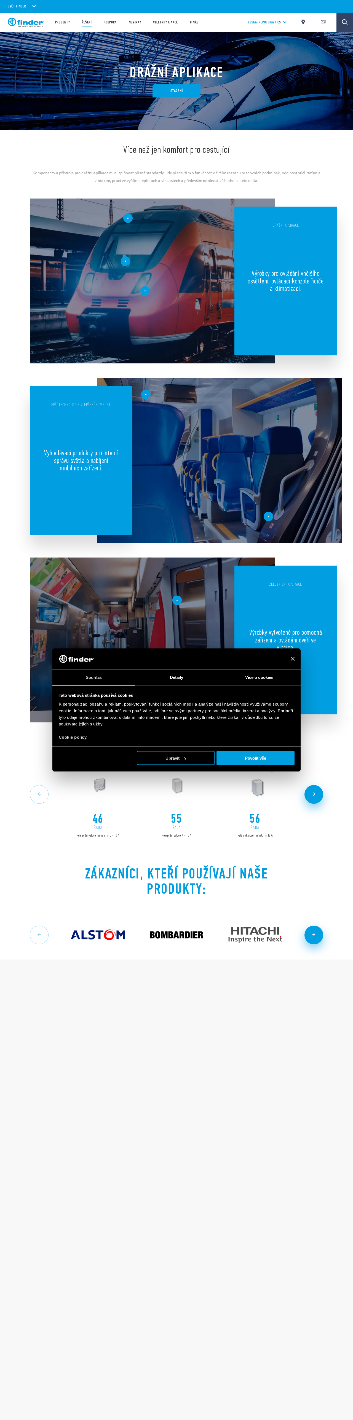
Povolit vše (255, 758)
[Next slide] (313, 794)
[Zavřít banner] (293, 659)
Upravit (172, 758)
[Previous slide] (39, 794)
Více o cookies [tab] (259, 677)
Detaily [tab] (176, 677)
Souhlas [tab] (94, 677)
